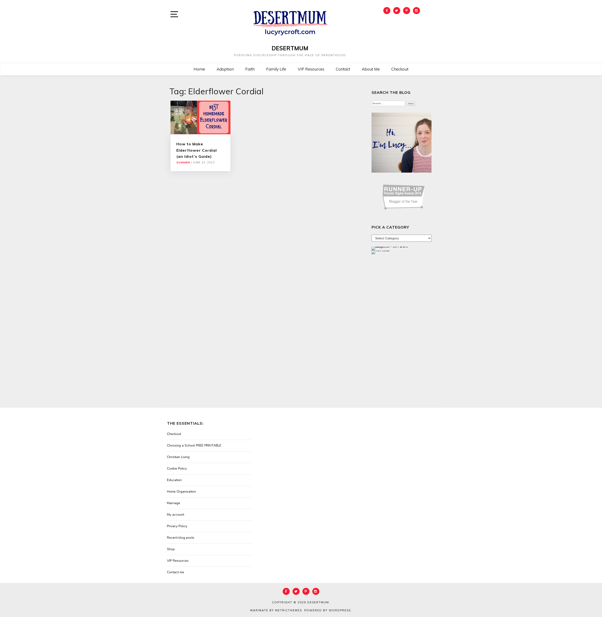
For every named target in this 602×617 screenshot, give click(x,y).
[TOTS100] (380, 252)
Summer (183, 162)
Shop (171, 549)
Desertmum (290, 48)
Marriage (173, 503)
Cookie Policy (177, 468)
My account (175, 514)
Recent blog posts (180, 537)
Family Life (276, 69)
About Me (371, 69)
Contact (343, 69)
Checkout (399, 69)
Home (199, 69)
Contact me (175, 572)
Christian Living (178, 457)
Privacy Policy (177, 526)
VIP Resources (311, 69)
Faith (250, 69)
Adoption (225, 69)
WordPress (340, 610)
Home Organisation (181, 491)
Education (174, 480)
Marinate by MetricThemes (276, 610)
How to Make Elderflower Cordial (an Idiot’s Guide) (196, 150)
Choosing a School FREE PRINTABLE (194, 445)
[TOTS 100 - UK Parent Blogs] (391, 248)
